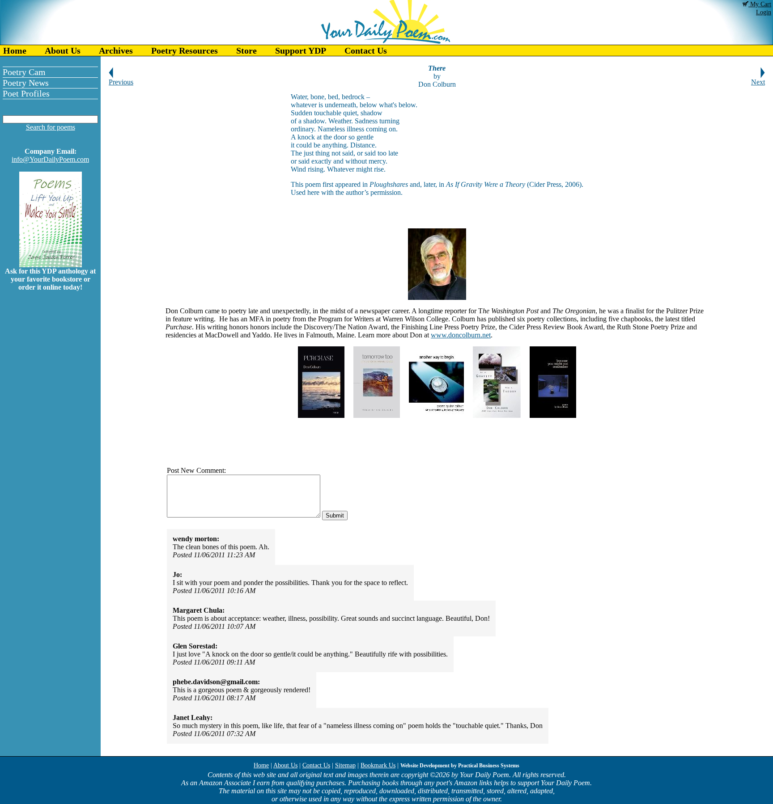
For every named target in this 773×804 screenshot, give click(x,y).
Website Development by (459, 765)
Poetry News (26, 83)
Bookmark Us (378, 765)
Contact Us (365, 50)
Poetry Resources (184, 50)
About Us (63, 50)
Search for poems (50, 127)
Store (246, 50)
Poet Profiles (26, 93)
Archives (116, 50)
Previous (121, 82)
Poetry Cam (24, 72)
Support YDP (300, 50)
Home (14, 50)
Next (758, 82)
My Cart (759, 4)
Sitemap (345, 765)
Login (763, 12)
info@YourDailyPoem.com (50, 159)
